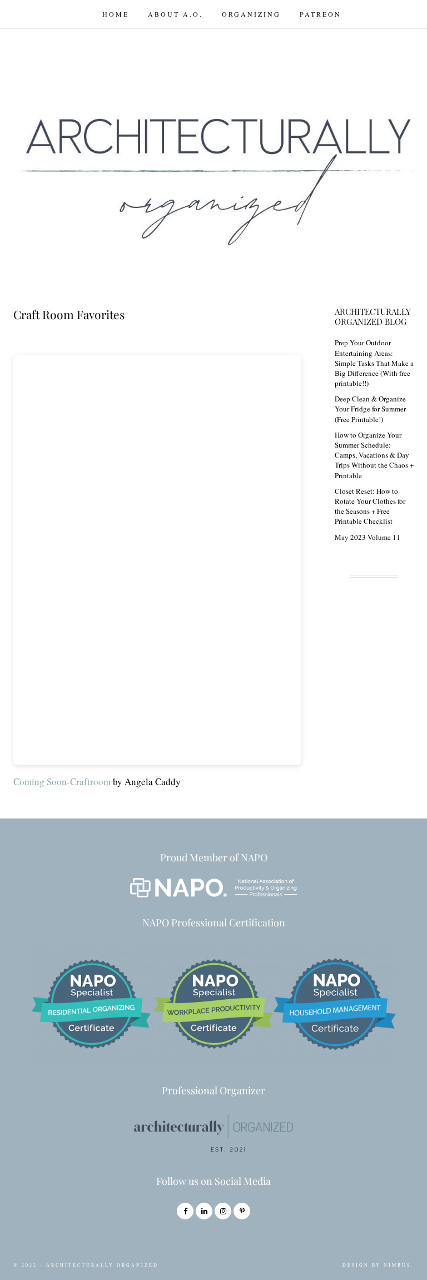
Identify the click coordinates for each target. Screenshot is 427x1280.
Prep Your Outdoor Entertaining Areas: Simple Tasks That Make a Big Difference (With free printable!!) (374, 363)
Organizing (251, 13)
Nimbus (397, 1265)
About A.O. (175, 13)
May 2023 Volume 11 (367, 537)
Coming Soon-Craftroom (62, 781)
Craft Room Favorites (69, 314)
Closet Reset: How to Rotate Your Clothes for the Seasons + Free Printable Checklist (370, 506)
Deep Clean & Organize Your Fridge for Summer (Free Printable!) (370, 409)
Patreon (320, 13)
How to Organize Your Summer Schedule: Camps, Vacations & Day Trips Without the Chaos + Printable (374, 455)
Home (115, 13)
